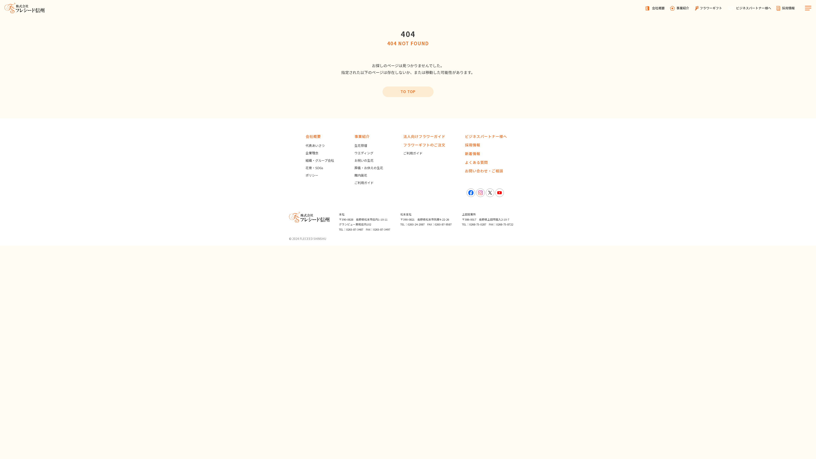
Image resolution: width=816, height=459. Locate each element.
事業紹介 (682, 8)
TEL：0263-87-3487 (351, 229)
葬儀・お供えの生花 (368, 167)
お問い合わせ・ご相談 (484, 170)
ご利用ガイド (364, 182)
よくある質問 (476, 162)
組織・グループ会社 (320, 160)
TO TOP (408, 91)
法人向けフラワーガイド (424, 136)
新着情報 (472, 153)
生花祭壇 (360, 145)
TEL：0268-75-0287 (474, 224)
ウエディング (363, 152)
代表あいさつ (315, 145)
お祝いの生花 (364, 160)
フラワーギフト (711, 8)
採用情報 (788, 8)
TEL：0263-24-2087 (412, 224)
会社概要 (658, 8)
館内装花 (360, 175)
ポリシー (312, 175)
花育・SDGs (314, 167)
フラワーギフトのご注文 (424, 144)
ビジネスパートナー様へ (753, 8)
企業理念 (312, 152)
